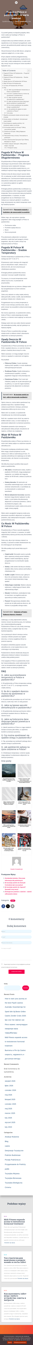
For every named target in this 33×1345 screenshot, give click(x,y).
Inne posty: (10, 113)
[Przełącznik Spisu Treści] (28, 70)
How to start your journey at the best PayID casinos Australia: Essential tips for (16, 1003)
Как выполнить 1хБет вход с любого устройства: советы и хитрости (15, 1296)
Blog (13, 900)
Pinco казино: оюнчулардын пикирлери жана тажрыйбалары (16, 1029)
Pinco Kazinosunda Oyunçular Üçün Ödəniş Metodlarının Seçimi (16, 140)
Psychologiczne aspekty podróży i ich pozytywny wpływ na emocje (14, 124)
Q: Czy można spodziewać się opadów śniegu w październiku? (17, 106)
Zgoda (10, 1342)
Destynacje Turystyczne (14, 1151)
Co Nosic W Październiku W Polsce (13, 85)
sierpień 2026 (10, 1081)
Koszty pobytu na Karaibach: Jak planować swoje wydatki (15, 120)
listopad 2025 (10, 1099)
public (7, 1169)
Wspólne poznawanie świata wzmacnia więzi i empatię (16, 116)
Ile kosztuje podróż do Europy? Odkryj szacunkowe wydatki (15, 128)
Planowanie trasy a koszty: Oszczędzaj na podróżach (16, 136)
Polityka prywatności (20, 1342)
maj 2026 (8, 1095)
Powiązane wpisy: (12, 147)
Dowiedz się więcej (9, 1242)
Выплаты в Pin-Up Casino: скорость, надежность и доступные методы (15, 1054)
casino (7, 1146)
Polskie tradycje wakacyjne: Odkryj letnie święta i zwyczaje (15, 144)
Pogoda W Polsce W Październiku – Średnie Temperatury (16, 78)
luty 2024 (8, 1127)
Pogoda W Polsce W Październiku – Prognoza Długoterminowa (16, 74)
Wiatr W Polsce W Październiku (12, 83)
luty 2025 (8, 1118)
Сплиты (8, 1187)
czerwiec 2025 (10, 1104)
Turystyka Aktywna (12, 1174)
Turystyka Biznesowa (13, 1178)
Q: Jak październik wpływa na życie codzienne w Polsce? (16, 110)
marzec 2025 (10, 1113)
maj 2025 (8, 1109)
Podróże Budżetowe (13, 1155)
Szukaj (5, 983)
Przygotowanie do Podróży (15, 1164)
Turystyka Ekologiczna (13, 1183)
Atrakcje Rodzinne (12, 1137)
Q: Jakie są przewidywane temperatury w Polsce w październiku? (18, 90)
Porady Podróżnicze (13, 1160)
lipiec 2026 (9, 1086)
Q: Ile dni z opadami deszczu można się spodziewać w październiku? (18, 94)
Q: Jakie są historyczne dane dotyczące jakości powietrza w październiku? (18, 102)
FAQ (5, 87)
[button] (16, 2)
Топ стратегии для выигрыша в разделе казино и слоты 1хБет (15, 1260)
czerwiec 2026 (10, 1090)
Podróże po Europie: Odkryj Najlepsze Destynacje (14, 132)
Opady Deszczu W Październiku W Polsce (15, 81)
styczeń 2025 (10, 1122)
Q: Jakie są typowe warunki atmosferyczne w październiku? (15, 98)
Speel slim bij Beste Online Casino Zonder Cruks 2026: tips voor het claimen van (15, 1016)
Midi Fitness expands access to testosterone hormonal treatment (16, 1041)
